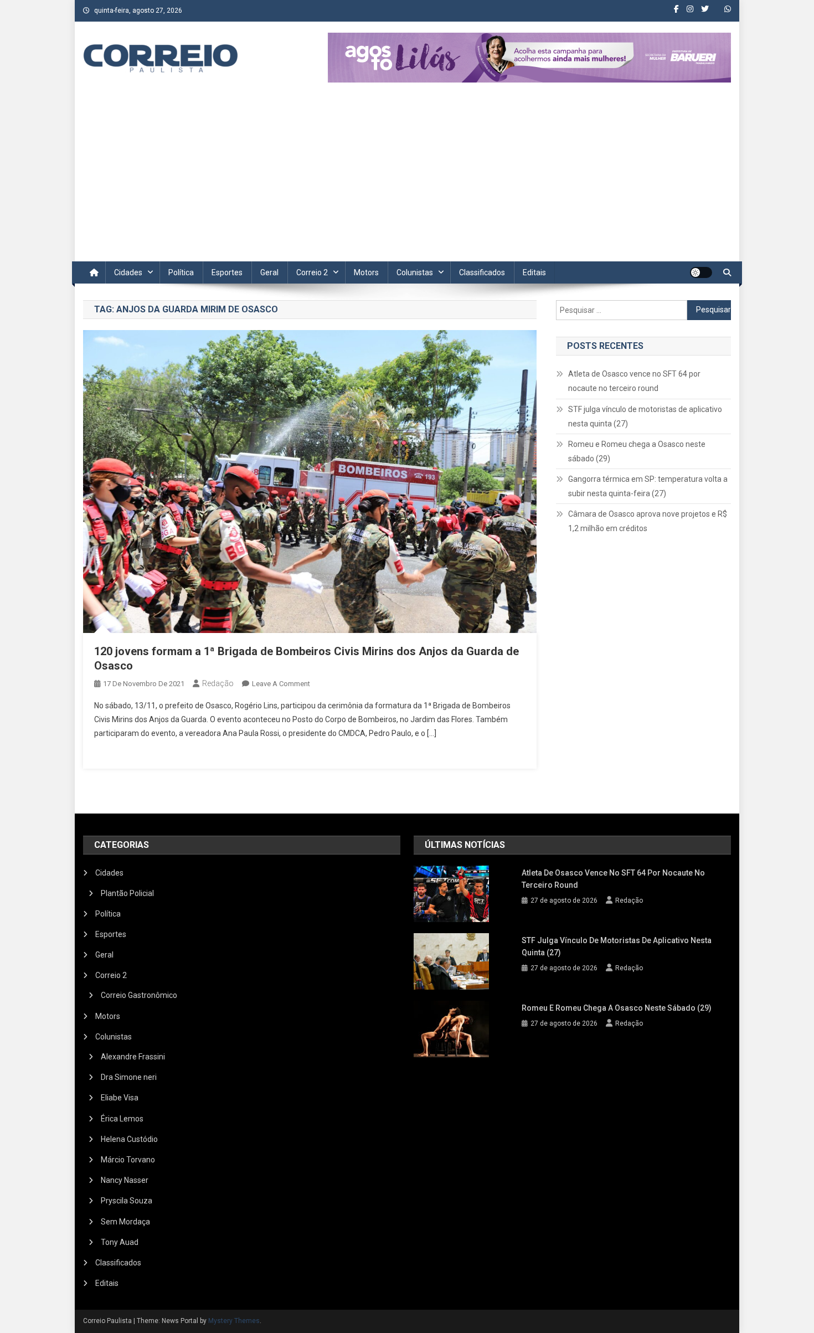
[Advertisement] (407, 178)
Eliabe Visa (119, 1097)
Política (181, 272)
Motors (366, 272)
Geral (269, 272)
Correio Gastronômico (139, 995)
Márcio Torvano (128, 1159)
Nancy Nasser (124, 1180)
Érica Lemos (122, 1118)
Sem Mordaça (125, 1221)
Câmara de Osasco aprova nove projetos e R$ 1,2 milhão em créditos (647, 521)
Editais (534, 272)
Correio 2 (312, 272)
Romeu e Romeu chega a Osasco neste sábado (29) (636, 451)
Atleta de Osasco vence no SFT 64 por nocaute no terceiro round (634, 381)
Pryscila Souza (126, 1200)
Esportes (227, 272)
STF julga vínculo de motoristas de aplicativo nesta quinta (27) (645, 416)
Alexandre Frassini (133, 1056)
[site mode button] (701, 272)
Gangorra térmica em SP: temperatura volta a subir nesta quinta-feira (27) (648, 486)
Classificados (482, 272)
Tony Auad (119, 1242)
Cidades (128, 272)
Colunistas (414, 272)
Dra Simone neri (129, 1077)
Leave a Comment (281, 684)
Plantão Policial (127, 893)
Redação (218, 683)
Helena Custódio (129, 1139)
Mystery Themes (234, 1321)
